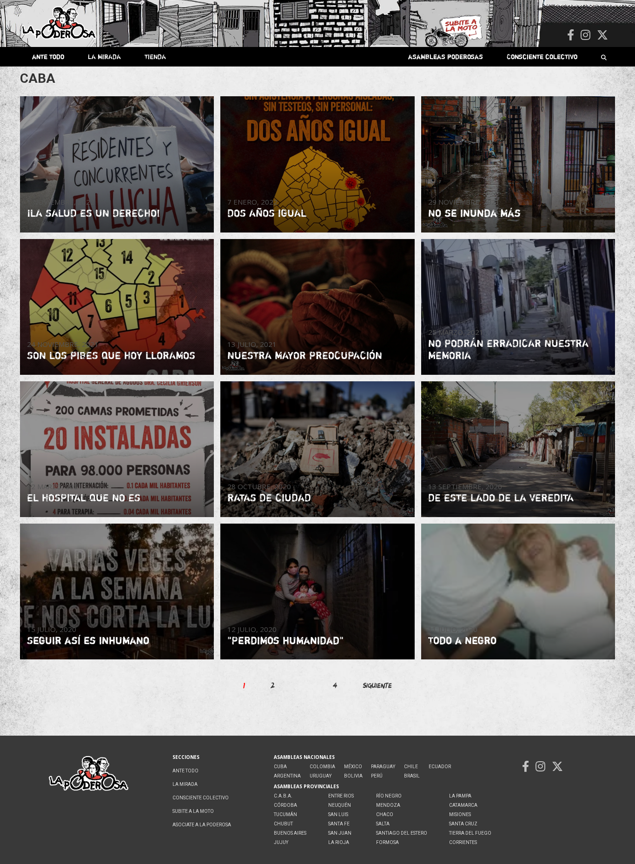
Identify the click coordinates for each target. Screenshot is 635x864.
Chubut (283, 823)
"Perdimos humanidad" (285, 640)
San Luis (338, 814)
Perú (377, 775)
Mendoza (388, 805)
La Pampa (460, 795)
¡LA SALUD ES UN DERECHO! (93, 213)
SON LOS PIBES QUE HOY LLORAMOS (111, 355)
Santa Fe (339, 823)
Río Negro (389, 795)
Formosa (387, 842)
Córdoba (285, 805)
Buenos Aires (290, 833)
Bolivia (353, 775)
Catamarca (463, 805)
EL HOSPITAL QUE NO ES (83, 498)
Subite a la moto (193, 811)
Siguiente (377, 685)
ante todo (48, 56)
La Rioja (338, 842)
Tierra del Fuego (470, 833)
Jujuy (281, 842)
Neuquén (339, 805)
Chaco (384, 814)
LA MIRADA (104, 56)
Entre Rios (341, 795)
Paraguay (383, 766)
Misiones (460, 814)
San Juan (339, 833)
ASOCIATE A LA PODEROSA (201, 824)
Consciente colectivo (542, 56)
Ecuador (440, 766)
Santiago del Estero (401, 833)
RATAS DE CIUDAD (269, 498)
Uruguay (320, 775)
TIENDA (155, 56)
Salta (383, 823)
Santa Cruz (463, 823)
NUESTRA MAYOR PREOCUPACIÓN (304, 355)
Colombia (322, 766)
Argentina (287, 775)
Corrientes (463, 842)
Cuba (280, 766)
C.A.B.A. (283, 795)
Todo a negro (462, 640)
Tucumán (285, 814)
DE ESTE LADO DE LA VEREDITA (501, 498)
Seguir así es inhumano (88, 640)
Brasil (412, 775)
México (353, 766)
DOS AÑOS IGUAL (266, 213)
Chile (411, 766)
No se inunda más (474, 213)
